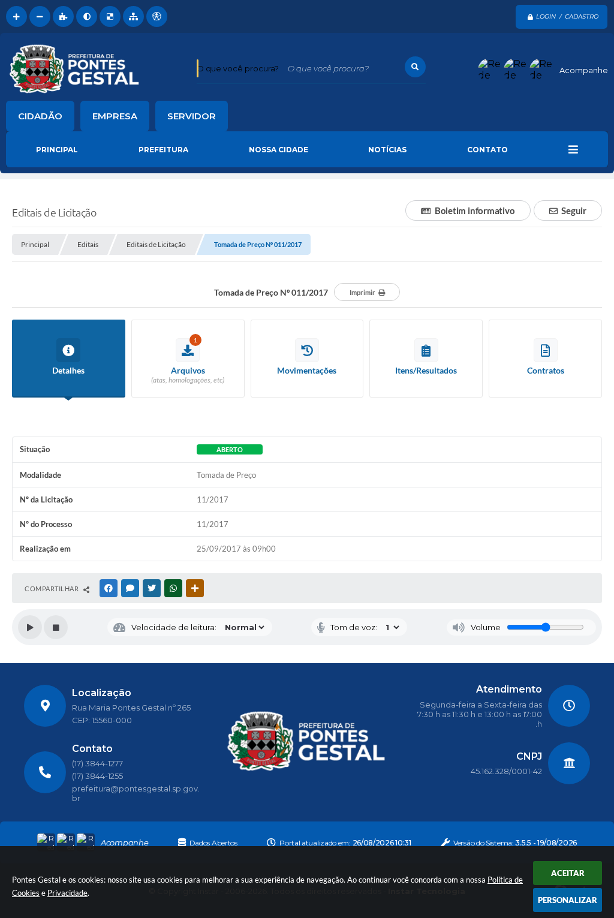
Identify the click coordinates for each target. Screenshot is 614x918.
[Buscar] (415, 66)
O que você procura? (238, 68)
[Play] (30, 627)
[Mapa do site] (133, 16)
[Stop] (56, 627)
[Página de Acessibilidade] (156, 16)
